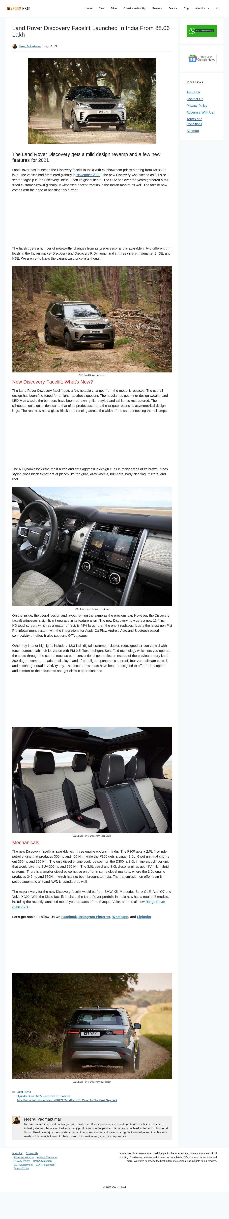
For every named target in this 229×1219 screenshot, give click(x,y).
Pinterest (103, 917)
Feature (173, 8)
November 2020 (88, 175)
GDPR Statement (45, 1164)
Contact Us (195, 99)
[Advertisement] (92, 221)
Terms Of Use (21, 1168)
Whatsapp (120, 917)
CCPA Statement (23, 1164)
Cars (101, 8)
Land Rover (24, 1091)
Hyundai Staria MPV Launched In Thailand (43, 1096)
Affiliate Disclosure (47, 1157)
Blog (186, 8)
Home (88, 8)
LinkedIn (144, 917)
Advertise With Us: (200, 112)
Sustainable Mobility (135, 8)
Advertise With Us (24, 1157)
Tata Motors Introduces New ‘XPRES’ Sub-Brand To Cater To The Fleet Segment (67, 1100)
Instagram (87, 917)
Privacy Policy (197, 105)
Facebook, (69, 917)
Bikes (114, 8)
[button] (217, 8)
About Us (200, 8)
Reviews (157, 8)
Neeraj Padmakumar (30, 46)
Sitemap (193, 131)
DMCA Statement (42, 1160)
